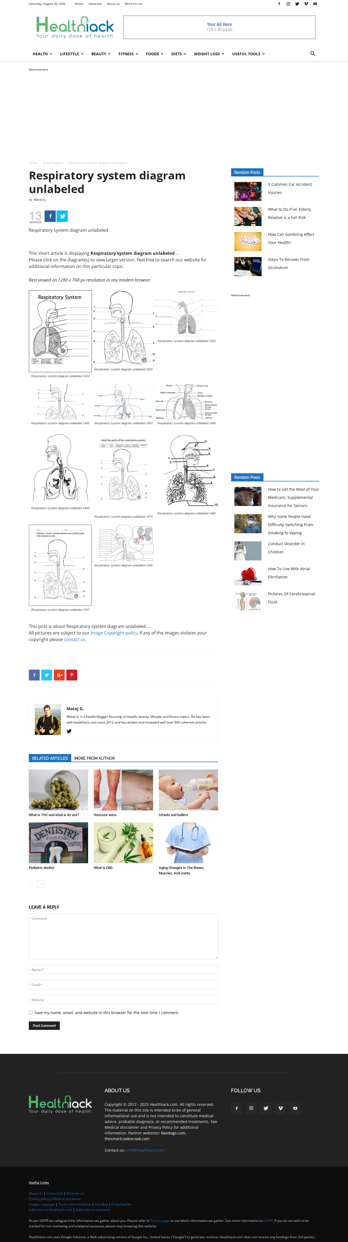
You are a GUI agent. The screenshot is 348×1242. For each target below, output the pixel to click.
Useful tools (246, 53)
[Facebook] (279, 4)
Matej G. (40, 199)
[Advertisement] (174, 110)
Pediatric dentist (41, 868)
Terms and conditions (74, 1204)
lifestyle (69, 53)
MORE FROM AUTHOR (94, 758)
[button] (312, 54)
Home (79, 4)
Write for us (75, 1193)
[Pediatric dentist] (58, 842)
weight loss (207, 53)
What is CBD (103, 868)
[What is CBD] (123, 842)
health (40, 53)
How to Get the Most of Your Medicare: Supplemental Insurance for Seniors (293, 497)
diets (176, 53)
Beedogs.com (173, 1133)
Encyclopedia (53, 162)
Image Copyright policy (114, 633)
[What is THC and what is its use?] (58, 790)
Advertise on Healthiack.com (50, 1209)
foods (152, 53)
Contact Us (54, 1193)
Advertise (95, 4)
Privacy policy (39, 1199)
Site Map (101, 1204)
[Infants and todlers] (188, 790)
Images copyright (42, 1204)
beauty (98, 53)
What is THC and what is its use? (54, 815)
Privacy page (160, 1220)
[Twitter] (297, 4)
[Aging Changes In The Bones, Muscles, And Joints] (188, 842)
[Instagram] (288, 4)
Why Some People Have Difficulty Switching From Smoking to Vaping (290, 524)
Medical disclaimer (67, 1199)
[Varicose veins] (123, 790)
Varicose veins (105, 815)
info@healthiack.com (145, 1150)
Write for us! (133, 4)
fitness (126, 53)
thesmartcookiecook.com (127, 1138)
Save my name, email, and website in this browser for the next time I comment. (107, 1012)
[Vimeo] (306, 4)
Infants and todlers (173, 815)
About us (113, 4)
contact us (74, 639)
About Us (36, 1193)
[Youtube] (315, 4)
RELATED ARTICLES (50, 758)
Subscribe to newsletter (93, 1209)
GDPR (268, 1220)
